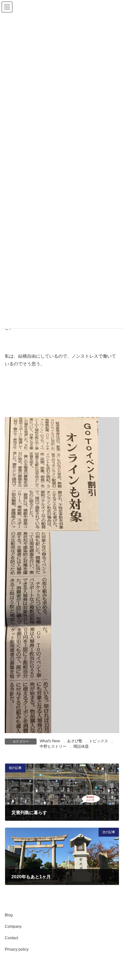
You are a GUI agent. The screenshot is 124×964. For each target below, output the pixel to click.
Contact (11, 938)
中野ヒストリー (53, 746)
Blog (9, 915)
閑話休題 (81, 746)
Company (13, 926)
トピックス (98, 741)
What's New (50, 741)
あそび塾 (74, 741)
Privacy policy (17, 949)
